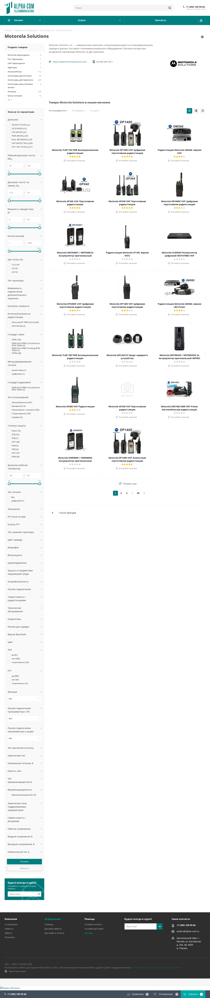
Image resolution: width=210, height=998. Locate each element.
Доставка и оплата (54, 932)
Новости (9, 928)
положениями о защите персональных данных (156, 967)
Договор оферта (53, 928)
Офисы (8, 932)
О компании (11, 924)
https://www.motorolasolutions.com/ (70, 61)
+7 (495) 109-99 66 (195, 7)
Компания (11, 918)
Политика (10, 937)
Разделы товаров (17, 47)
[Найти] (169, 8)
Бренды (89, 932)
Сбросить (24, 868)
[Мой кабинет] (201, 20)
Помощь (49, 924)
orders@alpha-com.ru (188, 931)
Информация (53, 918)
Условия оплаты (93, 924)
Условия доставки (94, 928)
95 (138, 493)
